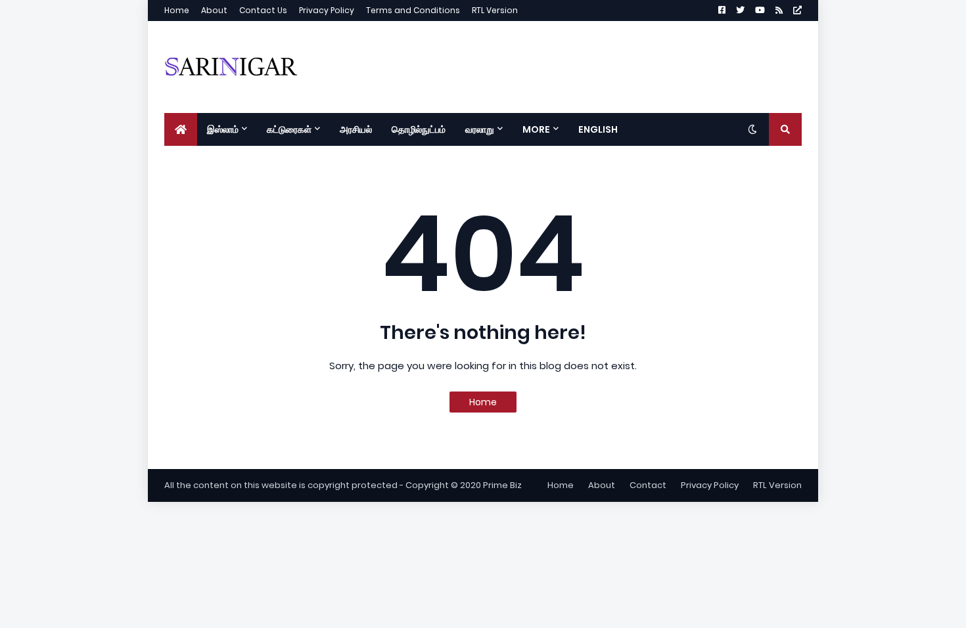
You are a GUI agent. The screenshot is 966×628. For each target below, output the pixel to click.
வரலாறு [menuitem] (479, 129)
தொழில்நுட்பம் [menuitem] (419, 129)
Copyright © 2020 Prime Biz (463, 485)
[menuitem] (180, 129)
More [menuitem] (536, 129)
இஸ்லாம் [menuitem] (223, 129)
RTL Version (495, 10)
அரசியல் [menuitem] (356, 129)
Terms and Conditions (413, 10)
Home (176, 10)
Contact (648, 485)
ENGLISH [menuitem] (598, 129)
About (214, 10)
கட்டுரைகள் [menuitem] (289, 129)
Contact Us (263, 10)
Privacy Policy (326, 10)
